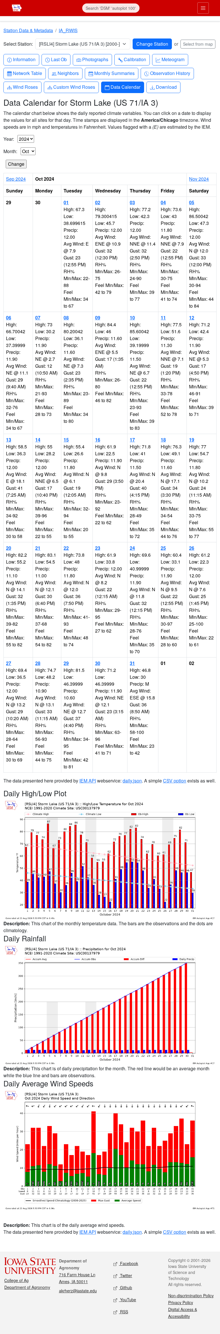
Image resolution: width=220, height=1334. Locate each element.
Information (24, 59)
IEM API (87, 780)
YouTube (127, 1299)
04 (163, 202)
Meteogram (172, 59)
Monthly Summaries (114, 73)
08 (66, 317)
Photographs (95, 59)
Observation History (170, 73)
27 (8, 663)
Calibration (134, 59)
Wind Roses (25, 86)
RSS (123, 1311)
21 (37, 548)
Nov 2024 (199, 179)
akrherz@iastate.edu (78, 1290)
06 (8, 317)
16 (97, 439)
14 (37, 439)
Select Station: (18, 44)
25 (163, 548)
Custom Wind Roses (74, 86)
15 (66, 439)
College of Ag (16, 1280)
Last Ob (59, 59)
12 (191, 317)
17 (132, 439)
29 (66, 663)
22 (66, 548)
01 (66, 202)
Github (125, 1287)
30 (97, 663)
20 (8, 548)
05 (191, 202)
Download (166, 86)
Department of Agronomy (27, 1287)
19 (191, 439)
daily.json (132, 780)
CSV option (174, 780)
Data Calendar (125, 86)
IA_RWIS (68, 30)
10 (132, 317)
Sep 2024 (16, 179)
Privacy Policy (180, 1302)
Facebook (128, 1263)
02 (97, 202)
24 (132, 548)
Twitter (125, 1275)
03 (132, 202)
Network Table (27, 73)
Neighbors (68, 73)
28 (37, 663)
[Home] (16, 7)
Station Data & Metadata (28, 30)
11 (163, 317)
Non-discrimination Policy (191, 1295)
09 (97, 317)
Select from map (198, 44)
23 (97, 548)
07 (37, 317)
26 (191, 548)
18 (163, 439)
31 (132, 663)
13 (8, 439)
